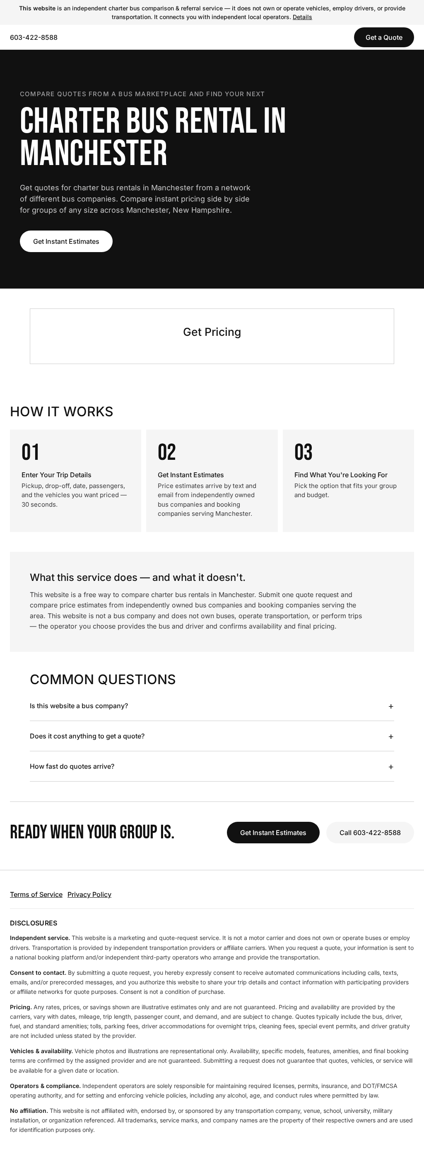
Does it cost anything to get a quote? (212, 736)
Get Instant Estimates (66, 241)
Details (302, 16)
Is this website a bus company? (212, 705)
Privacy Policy (89, 894)
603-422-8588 (34, 37)
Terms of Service (36, 894)
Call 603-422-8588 (370, 832)
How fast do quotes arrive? (212, 766)
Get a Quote (384, 37)
